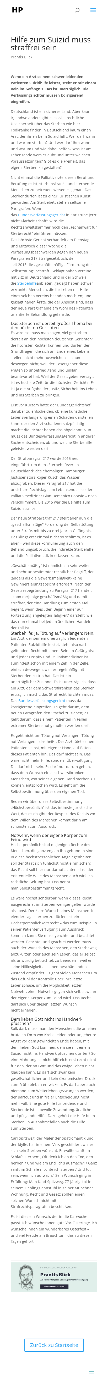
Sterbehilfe (27, 283)
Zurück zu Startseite (54, 1345)
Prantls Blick (21, 56)
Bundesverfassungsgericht (41, 214)
